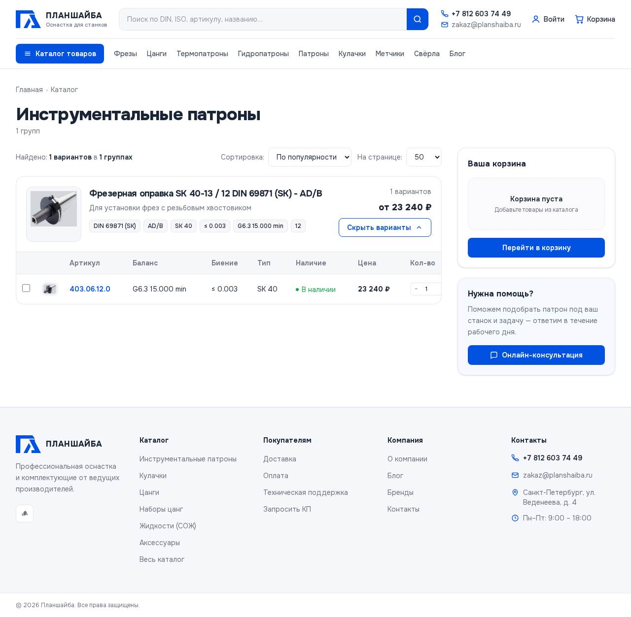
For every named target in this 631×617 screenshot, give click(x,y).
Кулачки (352, 53)
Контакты (403, 509)
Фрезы (125, 53)
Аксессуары (160, 542)
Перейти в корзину (536, 247)
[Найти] (417, 19)
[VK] (25, 513)
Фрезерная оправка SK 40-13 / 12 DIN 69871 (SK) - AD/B (205, 193)
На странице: (379, 157)
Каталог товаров (65, 53)
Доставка (279, 459)
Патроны (314, 53)
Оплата (275, 475)
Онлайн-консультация (542, 355)
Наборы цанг (161, 509)
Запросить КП (287, 509)
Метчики (390, 53)
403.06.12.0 (90, 289)
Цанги (157, 53)
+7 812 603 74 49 (481, 13)
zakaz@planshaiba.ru (486, 24)
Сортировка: (242, 157)
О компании (407, 459)
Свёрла (427, 53)
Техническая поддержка (305, 492)
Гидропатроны (263, 53)
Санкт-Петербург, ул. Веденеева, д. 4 (559, 497)
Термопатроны (202, 53)
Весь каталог (162, 559)
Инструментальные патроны (188, 459)
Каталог (64, 89)
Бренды (400, 492)
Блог (457, 53)
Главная (29, 89)
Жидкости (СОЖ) (168, 525)
